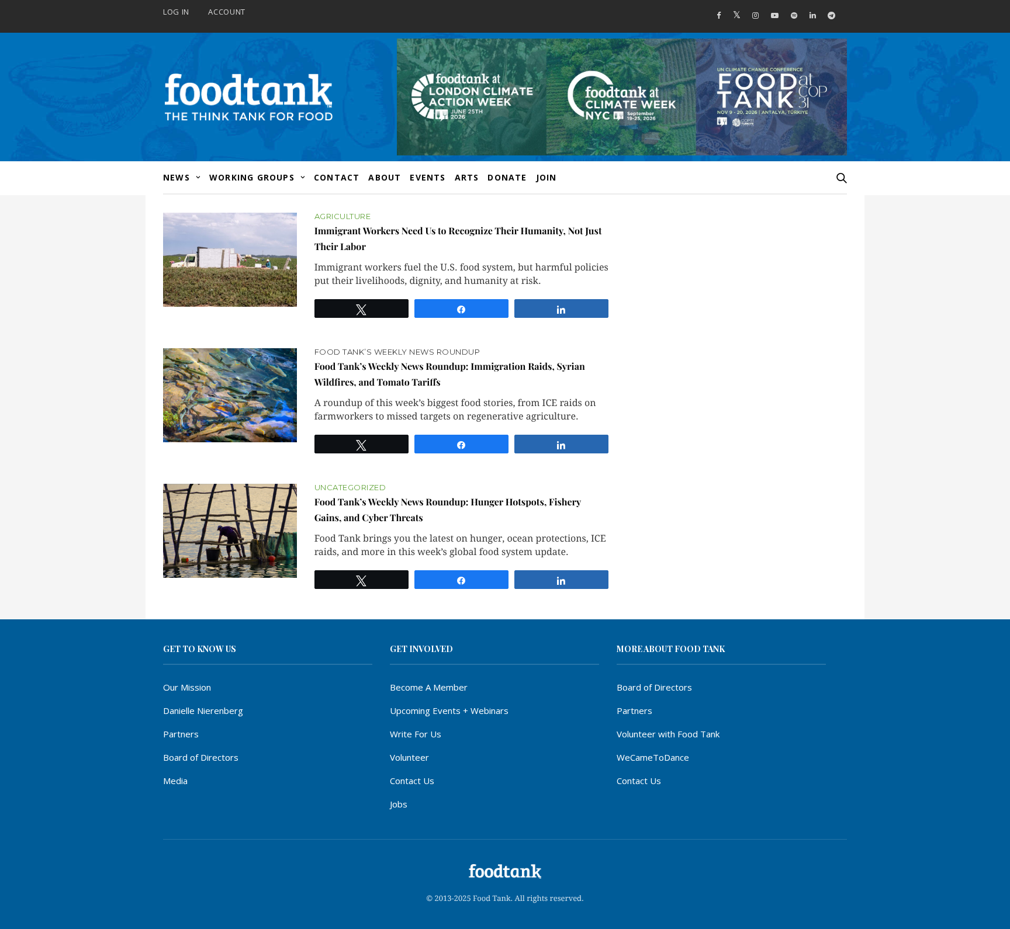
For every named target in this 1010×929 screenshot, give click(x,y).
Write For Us (415, 734)
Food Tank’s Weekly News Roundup (397, 352)
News (176, 177)
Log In (176, 11)
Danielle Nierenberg (203, 710)
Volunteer (409, 757)
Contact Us (412, 780)
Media (175, 780)
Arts (467, 177)
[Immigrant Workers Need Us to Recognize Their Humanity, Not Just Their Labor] (230, 260)
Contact (336, 177)
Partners (181, 734)
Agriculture (342, 216)
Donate (507, 177)
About (384, 177)
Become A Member (429, 687)
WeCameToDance (653, 757)
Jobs (398, 804)
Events (427, 177)
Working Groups (252, 177)
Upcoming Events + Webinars (449, 710)
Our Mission (187, 687)
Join (546, 177)
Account (226, 11)
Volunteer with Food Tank (668, 734)
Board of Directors (200, 757)
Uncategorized (350, 487)
